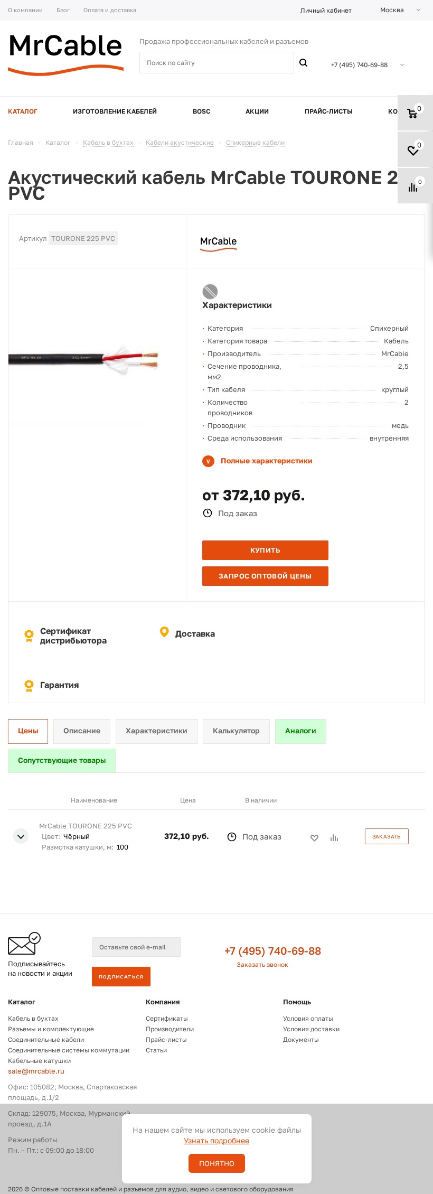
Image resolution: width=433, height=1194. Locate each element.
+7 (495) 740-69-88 (272, 950)
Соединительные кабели (46, 1039)
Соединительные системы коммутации (68, 1050)
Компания (163, 1001)
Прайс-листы (166, 1039)
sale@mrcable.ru (36, 1071)
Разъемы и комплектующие (51, 1029)
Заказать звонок (262, 964)
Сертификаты (167, 1018)
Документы (301, 1039)
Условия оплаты (308, 1018)
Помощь (297, 1001)
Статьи (156, 1050)
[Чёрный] (210, 292)
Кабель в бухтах (33, 1018)
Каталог (21, 1001)
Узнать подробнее (216, 1140)
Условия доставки (311, 1029)
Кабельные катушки (39, 1061)
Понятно (216, 1163)
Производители (170, 1029)
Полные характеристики (267, 460)
